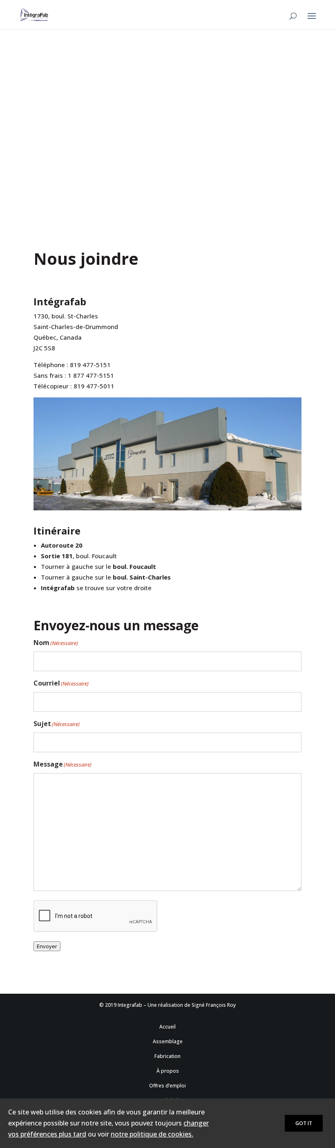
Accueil (167, 1026)
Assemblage (168, 1041)
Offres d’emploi (167, 1085)
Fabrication (167, 1056)
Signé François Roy (214, 1004)
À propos (167, 1070)
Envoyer (47, 946)
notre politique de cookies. (152, 1134)
